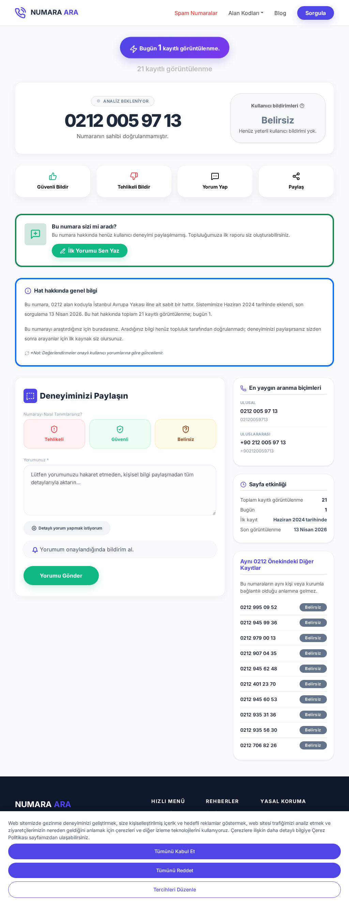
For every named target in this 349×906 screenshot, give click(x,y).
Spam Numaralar (195, 13)
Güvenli (119, 439)
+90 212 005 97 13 (263, 442)
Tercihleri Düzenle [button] (174, 889)
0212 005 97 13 (259, 411)
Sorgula (315, 13)
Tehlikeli (54, 439)
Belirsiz (186, 439)
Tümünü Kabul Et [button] (174, 851)
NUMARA (43, 804)
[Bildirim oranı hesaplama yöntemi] (302, 105)
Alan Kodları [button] (243, 13)
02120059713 (254, 419)
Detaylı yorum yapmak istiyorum (70, 528)
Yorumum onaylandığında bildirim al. (86, 549)
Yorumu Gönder (61, 575)
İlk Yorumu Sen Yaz (93, 250)
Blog (280, 13)
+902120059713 (257, 451)
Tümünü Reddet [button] (174, 870)
